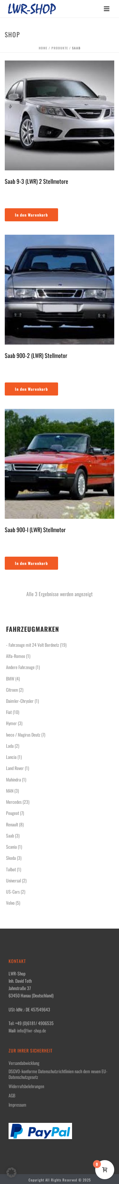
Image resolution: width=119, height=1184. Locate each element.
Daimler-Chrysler (20, 700)
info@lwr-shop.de (31, 1030)
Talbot (11, 869)
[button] (11, 1172)
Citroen (12, 689)
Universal (13, 880)
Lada (10, 745)
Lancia (11, 756)
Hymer (11, 723)
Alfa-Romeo (15, 656)
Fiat (9, 712)
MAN (9, 790)
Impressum (17, 1105)
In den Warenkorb (31, 215)
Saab (10, 835)
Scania (11, 846)
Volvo (10, 902)
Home (43, 48)
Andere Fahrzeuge (20, 667)
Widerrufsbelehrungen (26, 1086)
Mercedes (14, 801)
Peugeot (12, 813)
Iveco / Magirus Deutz (23, 734)
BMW (10, 678)
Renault (12, 824)
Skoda (11, 857)
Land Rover (15, 768)
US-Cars (13, 891)
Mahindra (13, 779)
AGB (12, 1095)
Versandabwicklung (24, 1063)
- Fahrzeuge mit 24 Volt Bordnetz (32, 644)
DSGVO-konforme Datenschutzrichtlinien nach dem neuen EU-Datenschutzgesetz (58, 1074)
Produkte (59, 48)
